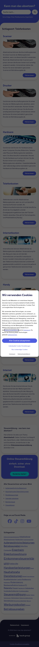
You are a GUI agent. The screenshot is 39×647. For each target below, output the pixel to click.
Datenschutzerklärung (11, 330)
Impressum (26, 330)
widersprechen (12, 335)
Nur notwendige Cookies (20, 350)
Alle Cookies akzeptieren (19, 341)
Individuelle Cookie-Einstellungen (19, 346)
